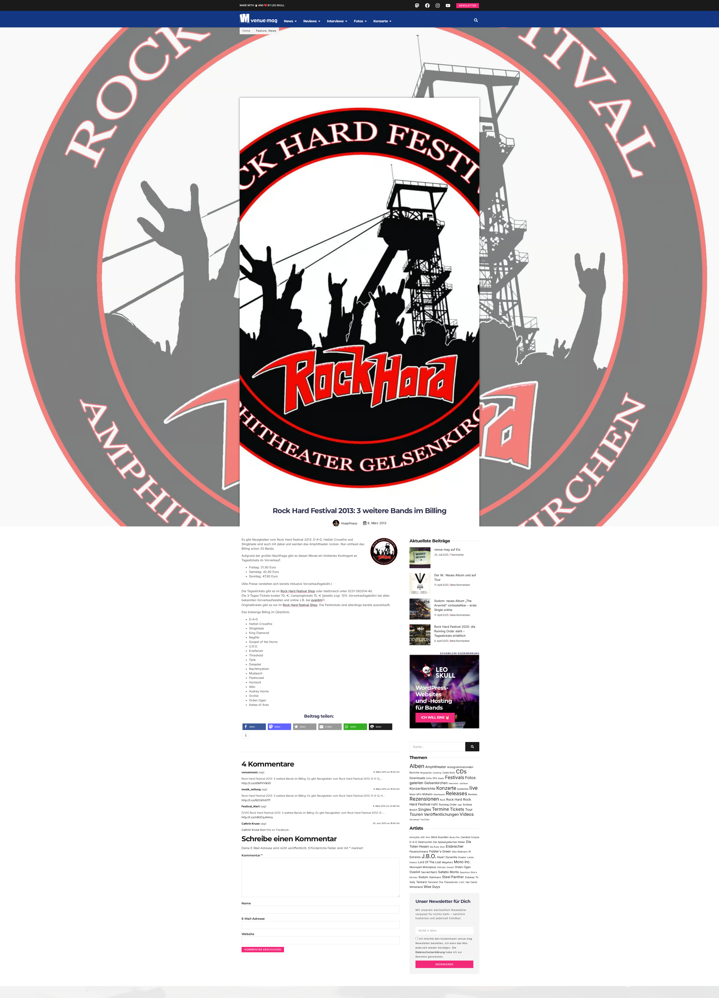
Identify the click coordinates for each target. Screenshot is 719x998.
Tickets (457, 809)
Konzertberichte (422, 788)
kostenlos (462, 788)
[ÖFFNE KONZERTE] (390, 21)
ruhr (434, 804)
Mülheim (427, 794)
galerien (416, 783)
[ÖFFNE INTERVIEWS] (346, 21)
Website (248, 934)
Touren (416, 814)
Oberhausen (439, 794)
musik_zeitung (251, 789)
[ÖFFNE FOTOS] (365, 21)
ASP (423, 837)
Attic (428, 837)
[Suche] (472, 746)
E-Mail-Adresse (253, 918)
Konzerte (446, 788)
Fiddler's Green (440, 851)
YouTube (425, 819)
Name (246, 903)
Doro (442, 847)
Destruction (425, 841)
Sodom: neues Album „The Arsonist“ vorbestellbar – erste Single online (455, 605)
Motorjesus (429, 867)
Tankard (421, 882)
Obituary (441, 867)
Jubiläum (463, 783)
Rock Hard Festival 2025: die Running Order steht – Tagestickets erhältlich (454, 631)
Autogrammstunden (460, 767)
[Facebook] (427, 5)
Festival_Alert (251, 806)
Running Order (448, 804)
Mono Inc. (462, 862)
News (272, 30)
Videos (467, 814)
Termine (440, 809)
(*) (323, 600)
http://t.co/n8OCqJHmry (257, 817)
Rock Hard (454, 799)
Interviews (453, 783)
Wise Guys (432, 887)
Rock (442, 799)
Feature (261, 30)
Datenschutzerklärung (430, 952)
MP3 (418, 794)
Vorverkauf (414, 819)
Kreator (462, 857)
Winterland (416, 886)
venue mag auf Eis (447, 549)
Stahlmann (435, 877)
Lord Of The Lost (429, 862)
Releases (456, 793)
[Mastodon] (417, 5)
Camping (437, 773)
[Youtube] (448, 5)
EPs (435, 778)
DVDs (429, 778)
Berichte (414, 772)
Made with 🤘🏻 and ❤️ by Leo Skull (262, 5)
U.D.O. (462, 882)
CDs (461, 771)
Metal (412, 794)
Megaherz (447, 862)
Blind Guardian (440, 837)
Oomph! (450, 867)
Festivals (454, 777)
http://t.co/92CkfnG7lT (256, 800)
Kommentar (252, 855)
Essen (441, 778)
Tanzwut (433, 882)
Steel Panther (453, 877)
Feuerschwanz (418, 851)
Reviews (472, 794)
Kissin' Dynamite (447, 857)
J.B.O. (428, 856)
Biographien (426, 773)
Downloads (417, 778)
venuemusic (250, 772)
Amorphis (414, 837)
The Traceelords (448, 882)
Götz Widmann (460, 851)
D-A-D (413, 841)
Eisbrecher (455, 846)
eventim (316, 600)
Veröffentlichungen (441, 814)
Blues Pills (455, 837)
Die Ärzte (434, 847)
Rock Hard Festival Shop (297, 591)
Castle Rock (448, 772)
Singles (424, 809)
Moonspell (415, 867)
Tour (469, 809)
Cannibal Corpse (470, 837)
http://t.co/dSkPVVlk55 (256, 783)
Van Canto (471, 882)
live (473, 788)
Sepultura (465, 872)
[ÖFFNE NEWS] (295, 21)
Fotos (470, 777)
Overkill (414, 872)
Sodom (423, 877)
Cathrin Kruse (251, 823)
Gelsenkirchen (436, 783)
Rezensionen (424, 799)
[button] (476, 20)
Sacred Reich (429, 872)
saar (460, 804)
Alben (416, 766)
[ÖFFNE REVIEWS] (319, 21)
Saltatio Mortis (448, 872)
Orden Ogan (463, 867)
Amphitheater (435, 767)
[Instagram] (437, 5)
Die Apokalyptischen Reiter (449, 841)
